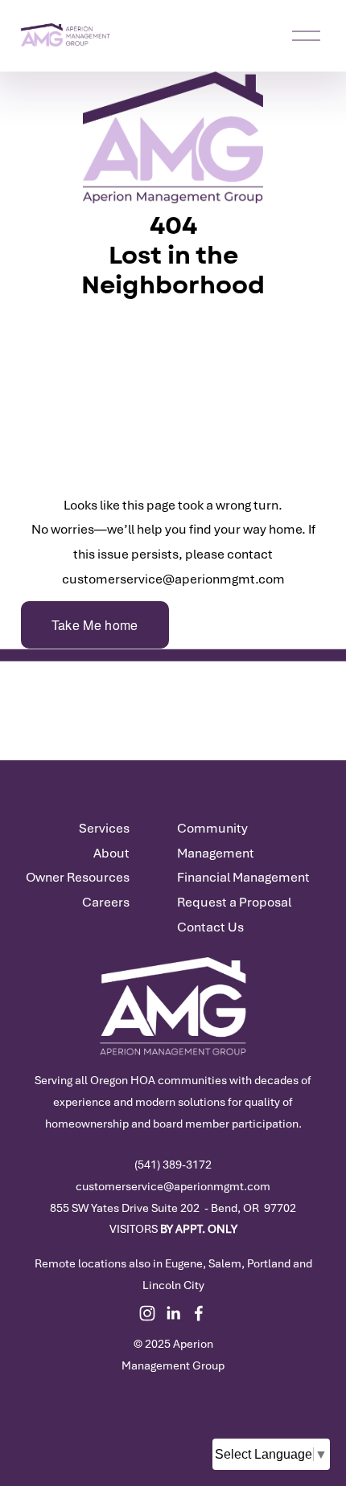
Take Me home (94, 625)
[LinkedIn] (173, 1313)
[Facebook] (199, 1313)
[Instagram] (147, 1313)
